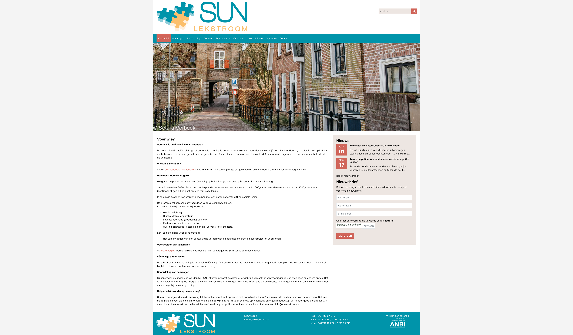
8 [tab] (293, 129)
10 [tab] (302, 129)
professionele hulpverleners (180, 169)
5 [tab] (279, 129)
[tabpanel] (286, 87)
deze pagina (168, 250)
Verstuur (345, 235)
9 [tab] (297, 129)
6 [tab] (284, 129)
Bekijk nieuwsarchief (347, 175)
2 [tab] (266, 129)
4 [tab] (275, 129)
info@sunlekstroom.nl (256, 319)
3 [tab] (270, 129)
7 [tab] (288, 129)
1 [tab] (261, 129)
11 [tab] (306, 129)
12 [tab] (311, 129)
